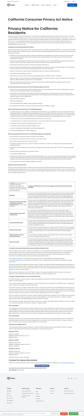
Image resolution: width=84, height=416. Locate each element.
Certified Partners (40, 401)
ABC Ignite (9, 391)
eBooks (37, 393)
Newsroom (38, 398)
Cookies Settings (54, 413)
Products (27, 5)
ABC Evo (8, 393)
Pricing (42, 5)
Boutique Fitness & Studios (27, 393)
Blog (37, 391)
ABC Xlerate (9, 403)
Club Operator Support (69, 393)
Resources (48, 5)
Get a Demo (72, 5)
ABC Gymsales (10, 400)
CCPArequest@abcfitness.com (17, 260)
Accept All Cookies (73, 413)
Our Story (52, 391)
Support (73, 1)
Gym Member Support (69, 391)
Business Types (35, 5)
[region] (42, 414)
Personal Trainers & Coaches (26, 396)
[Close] (82, 413)
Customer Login (67, 1)
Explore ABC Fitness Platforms (13, 1)
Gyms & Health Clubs (26, 391)
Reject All (64, 413)
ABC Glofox (9, 395)
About (54, 5)
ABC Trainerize (10, 398)
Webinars (38, 396)
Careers (51, 393)
